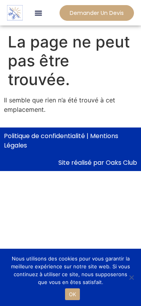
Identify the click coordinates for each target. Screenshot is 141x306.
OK (72, 294)
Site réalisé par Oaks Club (97, 162)
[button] (38, 13)
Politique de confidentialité (44, 135)
